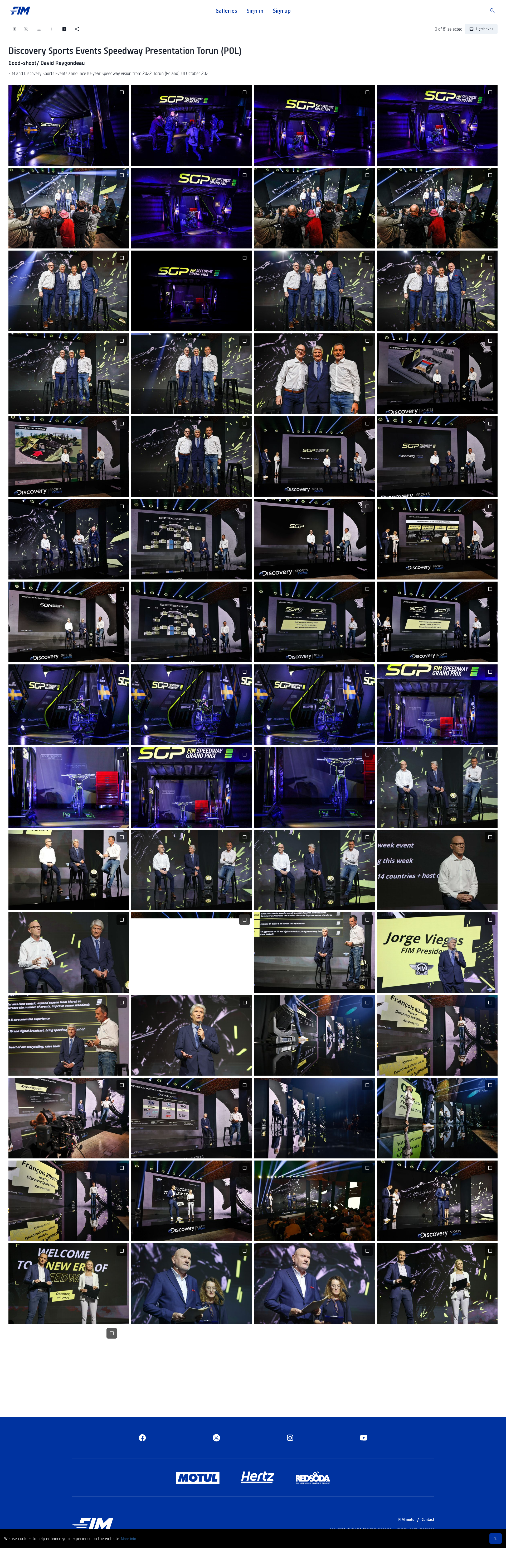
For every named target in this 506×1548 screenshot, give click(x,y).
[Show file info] (94, 158)
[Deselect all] (26, 29)
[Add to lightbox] (51, 29)
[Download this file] (56, 158)
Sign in (255, 10)
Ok (496, 1538)
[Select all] (13, 29)
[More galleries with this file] (81, 158)
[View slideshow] (64, 29)
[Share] (77, 29)
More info (128, 1538)
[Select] (121, 92)
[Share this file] (69, 158)
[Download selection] (39, 29)
